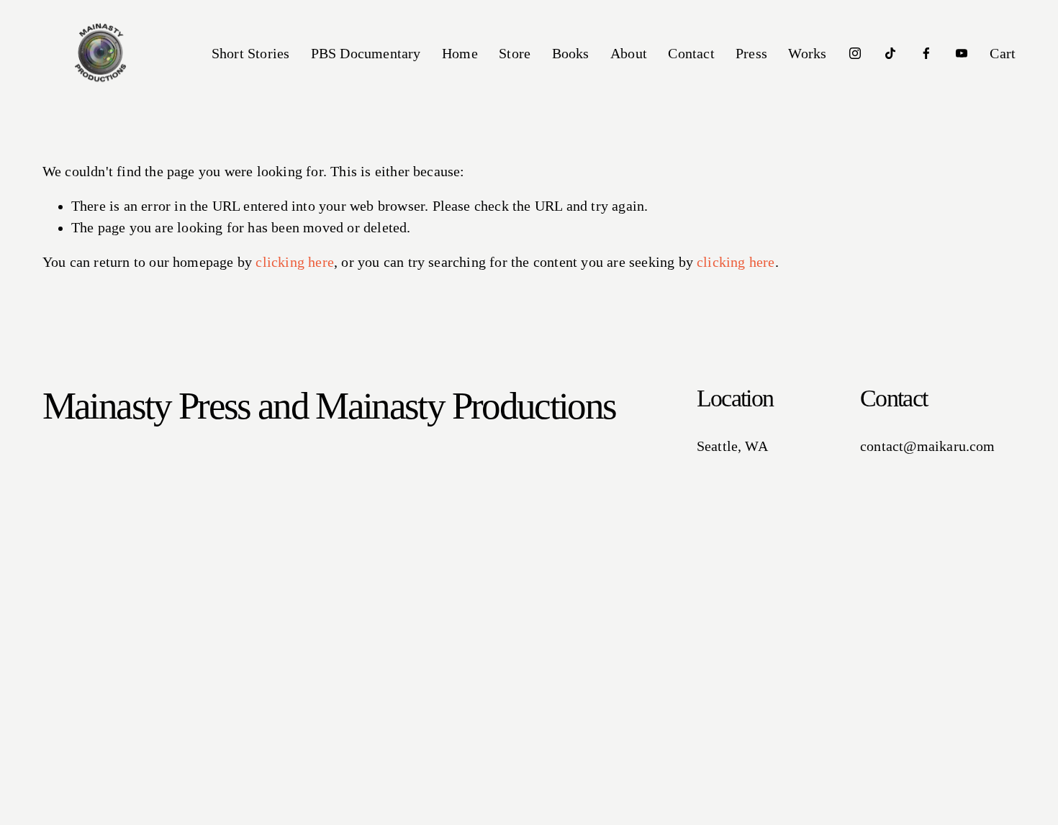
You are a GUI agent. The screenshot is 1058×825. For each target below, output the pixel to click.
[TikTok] (890, 53)
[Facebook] (926, 53)
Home (460, 53)
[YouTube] (961, 53)
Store (514, 53)
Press (751, 53)
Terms (404, 816)
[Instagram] (855, 53)
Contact (691, 53)
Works (807, 53)
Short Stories (251, 53)
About (628, 53)
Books (570, 53)
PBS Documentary (366, 53)
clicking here (295, 262)
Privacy (365, 816)
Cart (1003, 53)
